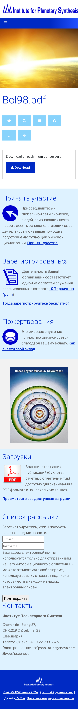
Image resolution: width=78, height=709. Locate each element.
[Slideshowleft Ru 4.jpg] (39, 405)
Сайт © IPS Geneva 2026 (20, 692)
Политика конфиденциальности (50, 698)
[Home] (9, 120)
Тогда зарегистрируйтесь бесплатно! (35, 303)
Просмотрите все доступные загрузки (36, 498)
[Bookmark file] (9, 135)
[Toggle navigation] (5, 23)
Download (22, 167)
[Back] (24, 135)
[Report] (54, 120)
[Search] (24, 120)
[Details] (39, 120)
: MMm (20, 698)
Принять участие (42, 243)
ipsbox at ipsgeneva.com (56, 692)
